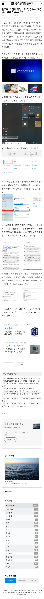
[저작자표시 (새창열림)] (27, 364)
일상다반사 (21, 509)
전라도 (21, 543)
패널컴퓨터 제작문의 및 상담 (14, 346)
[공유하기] (9, 364)
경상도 (21, 540)
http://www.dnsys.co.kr (13, 342)
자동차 (21, 567)
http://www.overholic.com (14, 325)
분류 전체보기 (21, 505)
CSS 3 (15, 592)
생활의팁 (21, 557)
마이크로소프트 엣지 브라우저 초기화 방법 (17, 388)
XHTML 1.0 (6, 592)
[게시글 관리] (12, 364)
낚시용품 (21, 516)
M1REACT (10, 591)
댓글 (3, 413)
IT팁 (3, 15)
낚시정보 (21, 513)
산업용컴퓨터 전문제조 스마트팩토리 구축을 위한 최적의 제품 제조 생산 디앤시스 (14, 350)
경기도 (21, 530)
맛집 (21, 550)
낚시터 (21, 526)
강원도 (21, 533)
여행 (21, 547)
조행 (21, 523)
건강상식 (21, 560)
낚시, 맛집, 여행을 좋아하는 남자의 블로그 (17, 433)
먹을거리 (21, 553)
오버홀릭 (8, 328)
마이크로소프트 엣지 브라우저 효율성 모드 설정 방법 (21, 378)
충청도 (21, 536)
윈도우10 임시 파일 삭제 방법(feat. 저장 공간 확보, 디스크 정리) (22, 10)
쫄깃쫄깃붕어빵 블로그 (22, 3)
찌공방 (21, 519)
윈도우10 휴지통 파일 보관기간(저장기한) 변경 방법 (20, 391)
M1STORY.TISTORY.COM (30, 591)
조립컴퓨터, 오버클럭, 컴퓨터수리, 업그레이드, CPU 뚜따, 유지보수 (14, 333)
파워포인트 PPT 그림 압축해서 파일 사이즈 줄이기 (20, 381)
